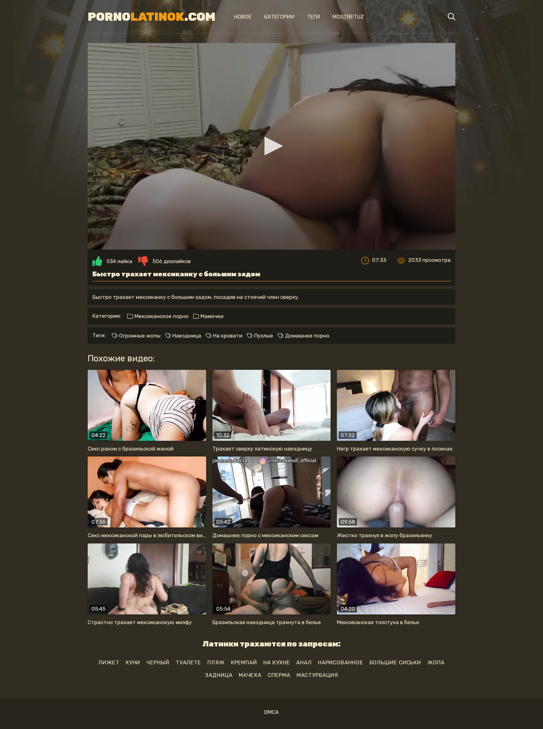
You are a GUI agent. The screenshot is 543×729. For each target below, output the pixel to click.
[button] (271, 146)
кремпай (244, 662)
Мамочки (211, 316)
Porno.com (151, 16)
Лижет (108, 662)
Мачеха (250, 675)
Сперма (279, 675)
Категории (279, 17)
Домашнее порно (306, 335)
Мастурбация (317, 675)
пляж (216, 662)
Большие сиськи (395, 662)
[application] (271, 146)
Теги (313, 17)
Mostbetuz (348, 17)
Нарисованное (340, 662)
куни (133, 662)
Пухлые (263, 335)
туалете (188, 662)
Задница (218, 675)
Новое (243, 17)
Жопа (436, 662)
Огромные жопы (139, 335)
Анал (304, 662)
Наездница (186, 335)
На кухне (276, 662)
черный (157, 662)
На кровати (227, 335)
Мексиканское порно (161, 316)
